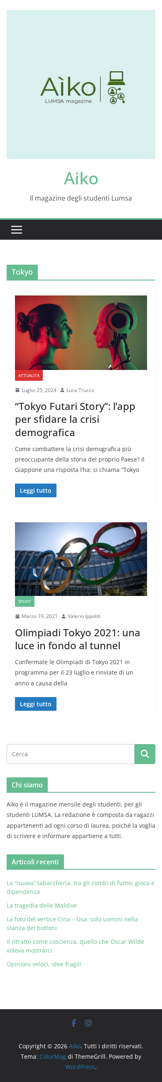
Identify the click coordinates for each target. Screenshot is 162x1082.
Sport (24, 601)
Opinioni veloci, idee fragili (44, 964)
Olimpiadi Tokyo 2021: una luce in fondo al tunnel (77, 638)
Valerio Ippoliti (84, 616)
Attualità (28, 375)
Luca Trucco (80, 390)
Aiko (81, 177)
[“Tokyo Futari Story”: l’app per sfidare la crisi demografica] (81, 332)
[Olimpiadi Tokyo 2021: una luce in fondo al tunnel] (81, 559)
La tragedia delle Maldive (43, 905)
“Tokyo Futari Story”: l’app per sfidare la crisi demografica (75, 419)
